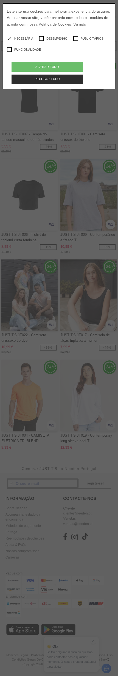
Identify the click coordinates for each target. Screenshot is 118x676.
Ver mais (80, 24)
